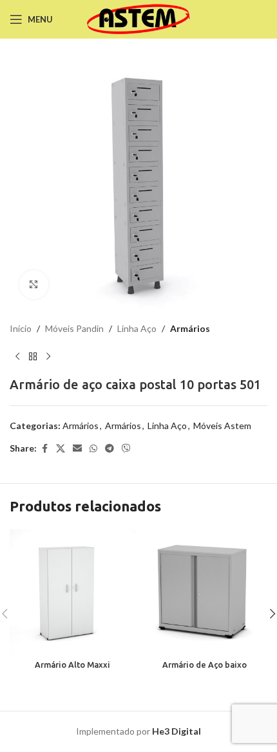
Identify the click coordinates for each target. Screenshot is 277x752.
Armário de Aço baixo (204, 664)
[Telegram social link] (109, 448)
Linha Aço (137, 328)
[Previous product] (17, 356)
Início (21, 328)
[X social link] (60, 448)
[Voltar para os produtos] (33, 356)
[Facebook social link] (44, 448)
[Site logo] (139, 18)
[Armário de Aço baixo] (204, 592)
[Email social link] (77, 448)
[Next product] (48, 356)
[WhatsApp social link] (93, 448)
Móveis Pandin (74, 328)
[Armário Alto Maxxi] (72, 592)
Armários (190, 328)
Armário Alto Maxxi (72, 664)
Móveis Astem (222, 425)
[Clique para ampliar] (33, 284)
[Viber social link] (126, 448)
